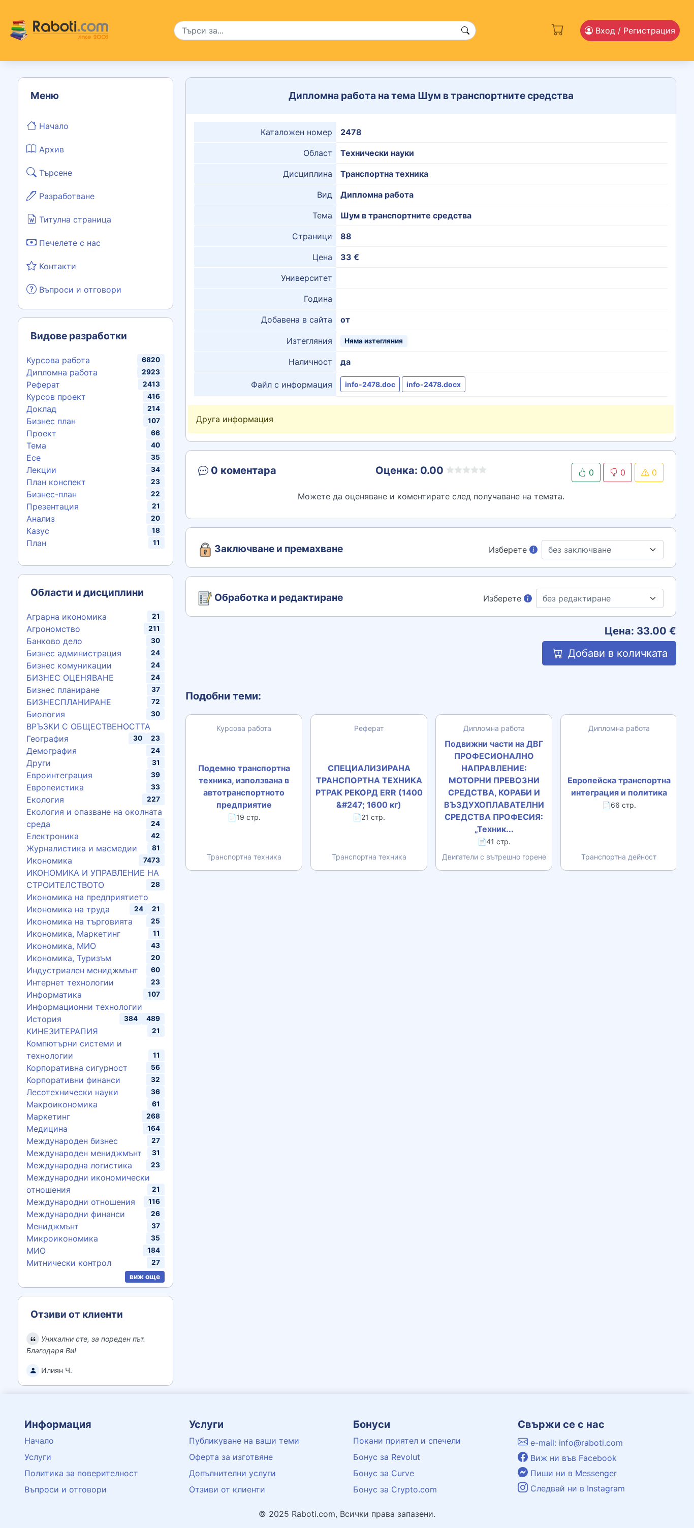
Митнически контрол (68, 1263)
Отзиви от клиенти (227, 1489)
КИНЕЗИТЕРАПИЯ (62, 1031)
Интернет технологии (70, 982)
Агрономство (53, 629)
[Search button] (465, 30)
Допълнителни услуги (232, 1473)
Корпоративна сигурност (77, 1068)
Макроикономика (62, 1104)
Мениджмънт (52, 1226)
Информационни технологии (84, 1007)
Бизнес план (51, 421)
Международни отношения (80, 1202)
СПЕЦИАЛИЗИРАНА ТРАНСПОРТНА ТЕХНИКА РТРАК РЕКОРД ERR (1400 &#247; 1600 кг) (369, 786)
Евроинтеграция (59, 775)
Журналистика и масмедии (81, 848)
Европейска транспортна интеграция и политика (619, 786)
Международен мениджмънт (84, 1153)
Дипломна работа (62, 372)
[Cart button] (558, 28)
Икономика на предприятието (87, 897)
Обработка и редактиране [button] (277, 598)
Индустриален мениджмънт (82, 970)
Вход (634, 30)
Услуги (37, 1457)
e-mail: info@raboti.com (575, 1443)
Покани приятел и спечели (407, 1441)
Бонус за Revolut (386, 1457)
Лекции (41, 470)
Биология (45, 714)
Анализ (40, 519)
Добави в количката (616, 653)
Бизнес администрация (73, 653)
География (47, 739)
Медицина (47, 1129)
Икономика (49, 860)
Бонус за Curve (383, 1473)
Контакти (56, 266)
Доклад (41, 409)
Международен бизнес (72, 1141)
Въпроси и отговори (79, 289)
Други (38, 763)
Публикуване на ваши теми (244, 1441)
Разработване (65, 196)
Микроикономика (62, 1238)
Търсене (54, 173)
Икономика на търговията (79, 921)
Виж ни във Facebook (572, 1458)
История (43, 1019)
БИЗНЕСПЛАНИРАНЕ (68, 702)
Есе (33, 458)
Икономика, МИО (61, 946)
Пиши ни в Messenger (572, 1473)
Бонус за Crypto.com (395, 1489)
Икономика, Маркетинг (73, 934)
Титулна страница (74, 219)
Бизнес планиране (63, 690)
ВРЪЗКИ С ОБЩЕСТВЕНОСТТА (88, 726)
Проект (41, 433)
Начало (53, 126)
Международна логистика (79, 1165)
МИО (36, 1251)
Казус (37, 531)
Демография (51, 751)
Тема (36, 445)
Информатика (54, 995)
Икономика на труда (68, 909)
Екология (45, 799)
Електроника (52, 836)
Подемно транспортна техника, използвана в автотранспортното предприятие (244, 786)
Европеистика (55, 787)
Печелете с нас (69, 243)
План (36, 543)
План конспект (56, 482)
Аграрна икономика (66, 617)
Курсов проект (56, 397)
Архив (50, 149)
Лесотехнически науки (72, 1092)
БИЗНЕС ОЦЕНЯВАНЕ (70, 678)
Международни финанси (75, 1214)
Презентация (52, 506)
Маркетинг (48, 1116)
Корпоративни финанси (73, 1080)
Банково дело (54, 641)
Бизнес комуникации (69, 665)
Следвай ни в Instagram (576, 1488)
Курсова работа (58, 360)
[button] (271, 472)
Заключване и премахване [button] (277, 549)
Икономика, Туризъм (68, 958)
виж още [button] (145, 1276)
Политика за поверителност (81, 1473)
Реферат (43, 384)
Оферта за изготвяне (231, 1457)
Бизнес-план (51, 494)
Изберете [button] (509, 550)
